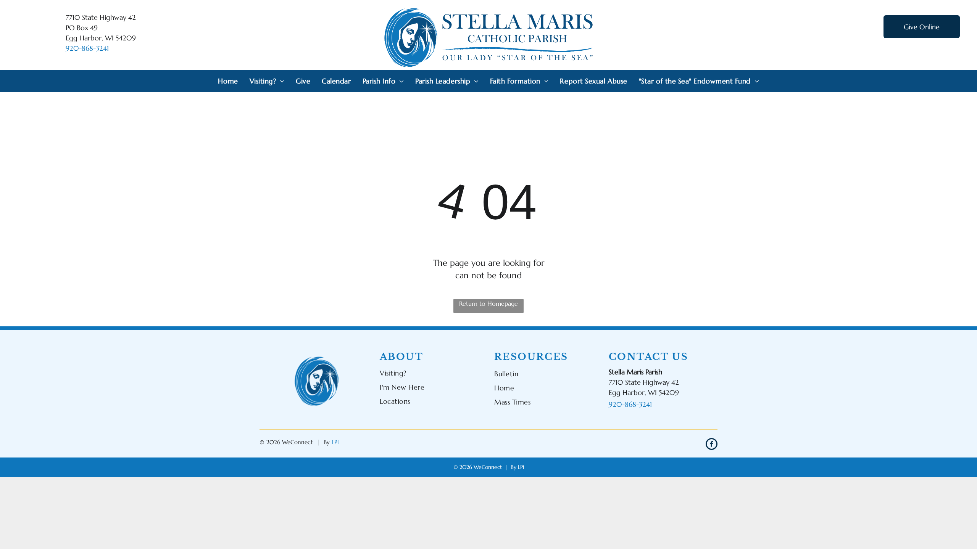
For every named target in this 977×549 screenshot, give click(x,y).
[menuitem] (227, 81)
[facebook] (711, 445)
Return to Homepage (488, 303)
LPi (335, 442)
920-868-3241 (87, 48)
